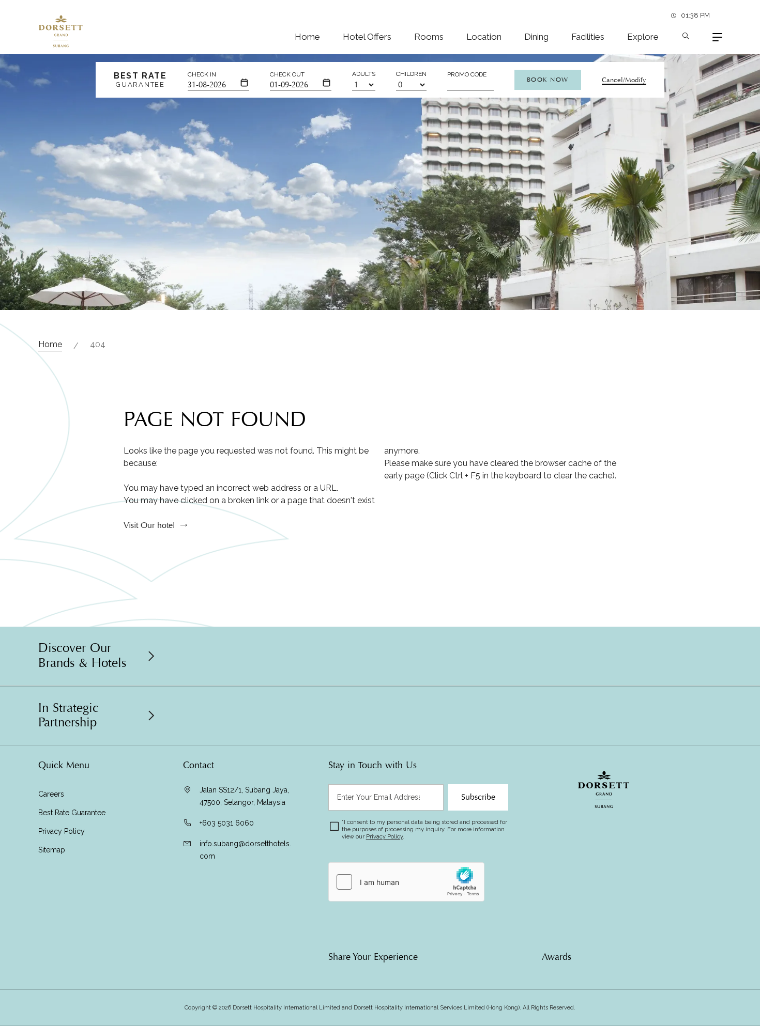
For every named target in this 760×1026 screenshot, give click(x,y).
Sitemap (51, 850)
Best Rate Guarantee (71, 813)
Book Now (548, 79)
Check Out (287, 74)
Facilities (587, 37)
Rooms (429, 37)
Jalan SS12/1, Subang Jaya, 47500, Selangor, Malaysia (244, 796)
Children (411, 73)
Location (483, 37)
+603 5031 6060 (227, 823)
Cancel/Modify (624, 80)
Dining (536, 37)
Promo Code (467, 74)
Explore (643, 37)
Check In (202, 74)
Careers (51, 794)
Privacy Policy (61, 831)
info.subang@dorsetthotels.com (245, 850)
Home (307, 37)
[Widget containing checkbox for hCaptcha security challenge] (406, 881)
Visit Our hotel (149, 525)
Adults (363, 73)
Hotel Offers (367, 37)
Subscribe (478, 797)
